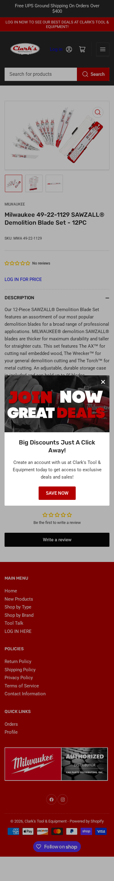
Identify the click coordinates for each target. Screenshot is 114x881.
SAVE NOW (57, 493)
